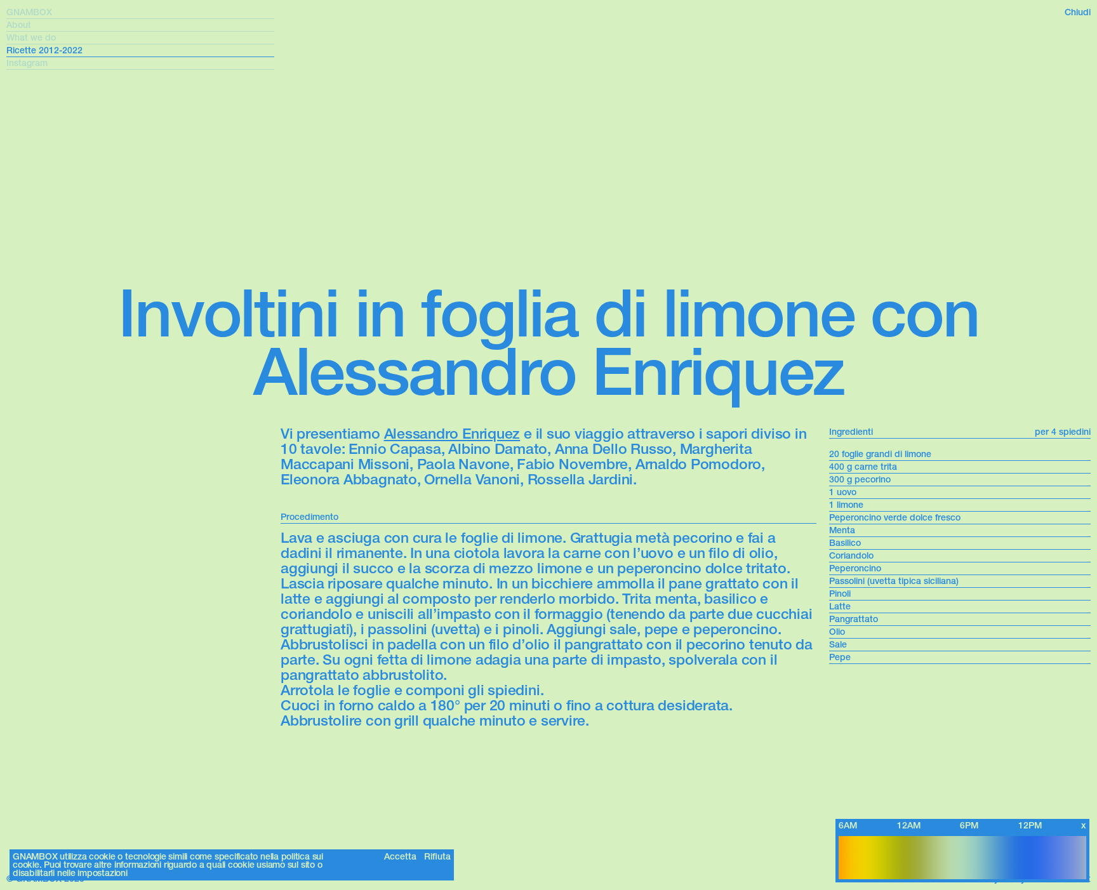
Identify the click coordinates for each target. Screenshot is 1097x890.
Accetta (400, 857)
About (18, 25)
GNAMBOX (29, 12)
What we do (31, 38)
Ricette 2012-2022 (44, 50)
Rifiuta (437, 857)
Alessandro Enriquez (452, 433)
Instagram (27, 63)
